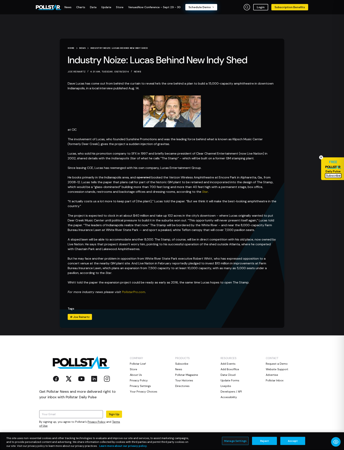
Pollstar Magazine (186, 375)
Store (133, 369)
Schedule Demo (200, 7)
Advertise (272, 375)
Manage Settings (235, 440)
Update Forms (230, 380)
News (137, 71)
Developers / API (231, 391)
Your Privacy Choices (143, 391)
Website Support (277, 369)
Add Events (228, 363)
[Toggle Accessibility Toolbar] (336, 442)
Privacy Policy (97, 422)
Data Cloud (228, 375)
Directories (182, 386)
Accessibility (229, 397)
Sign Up (114, 414)
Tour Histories (184, 380)
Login (261, 7)
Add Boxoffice (230, 369)
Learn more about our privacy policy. (123, 446)
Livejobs (226, 386)
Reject (264, 440)
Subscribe (181, 363)
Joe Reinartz (80, 317)
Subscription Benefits (290, 7)
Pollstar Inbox (274, 380)
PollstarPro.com (133, 292)
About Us (136, 375)
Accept (293, 440)
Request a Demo (277, 363)
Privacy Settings (140, 386)
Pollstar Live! (138, 363)
